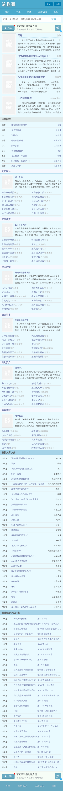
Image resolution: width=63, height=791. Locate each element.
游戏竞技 (6, 410)
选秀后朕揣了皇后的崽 (23, 670)
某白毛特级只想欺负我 (21, 571)
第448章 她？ (43, 644)
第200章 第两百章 (44, 649)
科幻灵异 (6, 362)
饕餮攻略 (36, 257)
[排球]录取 (36, 435)
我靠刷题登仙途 (20, 742)
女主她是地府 (38, 209)
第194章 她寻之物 (44, 716)
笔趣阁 (8, 4)
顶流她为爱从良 (20, 731)
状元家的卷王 (38, 196)
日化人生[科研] (20, 618)
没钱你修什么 (8, 404)
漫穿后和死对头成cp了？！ (22, 458)
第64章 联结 (42, 721)
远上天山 (57, 161)
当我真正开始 (8, 240)
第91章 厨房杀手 (44, 634)
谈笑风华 (15, 530)
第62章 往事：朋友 (45, 757)
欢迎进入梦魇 (38, 213)
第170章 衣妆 (43, 665)
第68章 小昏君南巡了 (46, 670)
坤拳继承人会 (38, 448)
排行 (7, 12)
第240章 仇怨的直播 (45, 685)
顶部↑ (55, 786)
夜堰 (15, 665)
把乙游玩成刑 (8, 205)
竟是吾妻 (6, 348)
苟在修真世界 (17, 151)
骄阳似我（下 (38, 240)
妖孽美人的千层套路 (22, 752)
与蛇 (15, 711)
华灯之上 (6, 257)
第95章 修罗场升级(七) (47, 767)
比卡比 (58, 130)
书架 (56, 12)
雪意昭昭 (36, 392)
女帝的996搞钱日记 (19, 592)
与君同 (35, 431)
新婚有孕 (15, 581)
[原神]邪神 (6, 448)
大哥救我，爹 (8, 392)
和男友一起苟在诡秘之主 (22, 469)
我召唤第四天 (8, 352)
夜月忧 (16, 757)
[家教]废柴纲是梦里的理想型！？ (34, 56)
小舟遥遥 (57, 166)
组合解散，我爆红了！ (21, 161)
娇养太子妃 (16, 166)
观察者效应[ (37, 348)
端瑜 (59, 125)
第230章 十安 (43, 747)
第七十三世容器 (20, 629)
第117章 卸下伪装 (44, 706)
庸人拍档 (17, 716)
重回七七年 (37, 387)
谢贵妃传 (6, 300)
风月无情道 (16, 130)
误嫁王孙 (15, 520)
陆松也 (58, 135)
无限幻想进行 (38, 336)
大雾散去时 (18, 649)
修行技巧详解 (8, 213)
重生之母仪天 (38, 396)
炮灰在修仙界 (38, 340)
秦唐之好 (36, 400)
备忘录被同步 (8, 196)
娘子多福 (15, 146)
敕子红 (16, 639)
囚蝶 (20, 35)
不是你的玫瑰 (38, 261)
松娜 (4, 444)
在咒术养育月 (38, 444)
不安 (13, 463)
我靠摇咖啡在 (38, 352)
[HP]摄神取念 (25, 98)
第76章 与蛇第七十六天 (47, 711)
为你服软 (19, 416)
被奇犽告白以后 (18, 576)
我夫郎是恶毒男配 (19, 125)
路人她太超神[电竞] (22, 654)
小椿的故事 (16, 551)
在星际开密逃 (38, 404)
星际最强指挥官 (21, 320)
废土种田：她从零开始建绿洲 (24, 607)
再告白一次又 (38, 300)
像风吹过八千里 (20, 721)
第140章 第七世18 (44, 680)
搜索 (53, 19)
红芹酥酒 (57, 146)
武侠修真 (6, 219)
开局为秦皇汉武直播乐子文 (25, 685)
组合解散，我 (38, 192)
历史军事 (6, 315)
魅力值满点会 (38, 304)
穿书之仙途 (7, 396)
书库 (18, 12)
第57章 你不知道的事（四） (49, 695)
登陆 (49, 4)
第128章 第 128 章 (44, 654)
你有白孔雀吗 (17, 140)
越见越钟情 (37, 248)
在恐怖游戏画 (8, 356)
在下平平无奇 (20, 225)
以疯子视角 (16, 474)
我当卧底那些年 (20, 675)
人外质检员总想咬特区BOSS (23, 556)
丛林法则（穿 (38, 201)
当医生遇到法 (8, 400)
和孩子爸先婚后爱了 (20, 489)
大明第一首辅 (8, 296)
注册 (58, 4)
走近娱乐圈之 (8, 253)
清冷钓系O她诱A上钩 (23, 659)
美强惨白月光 (8, 439)
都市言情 (6, 267)
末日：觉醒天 (8, 340)
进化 (34, 344)
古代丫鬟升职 (8, 201)
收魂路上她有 (8, 261)
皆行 (13, 597)
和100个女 (6, 383)
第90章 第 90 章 (44, 731)
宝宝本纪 (15, 540)
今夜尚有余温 (8, 387)
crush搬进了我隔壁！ (20, 561)
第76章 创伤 (42, 659)
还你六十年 (7, 248)
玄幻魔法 (6, 171)
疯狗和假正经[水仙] (19, 535)
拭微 (59, 156)
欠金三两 (57, 140)
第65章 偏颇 (42, 701)
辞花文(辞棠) (16, 566)
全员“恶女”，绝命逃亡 (23, 634)
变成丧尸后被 (38, 296)
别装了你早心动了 (19, 525)
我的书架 (22, 786)
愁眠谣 (14, 602)
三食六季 (17, 726)
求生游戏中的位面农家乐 (22, 494)
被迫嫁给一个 (8, 292)
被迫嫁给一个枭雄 (19, 156)
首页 (7, 786)
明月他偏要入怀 (20, 701)
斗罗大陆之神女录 (19, 545)
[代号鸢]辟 (36, 383)
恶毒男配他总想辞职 (20, 479)
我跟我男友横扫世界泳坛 (24, 762)
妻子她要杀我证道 (19, 504)
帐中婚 (35, 309)
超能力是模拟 (38, 356)
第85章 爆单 (42, 618)
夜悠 (59, 151)
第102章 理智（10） (45, 690)
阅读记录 (42, 12)
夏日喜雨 (15, 515)
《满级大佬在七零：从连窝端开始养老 (27, 484)
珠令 (13, 586)
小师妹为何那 (8, 336)
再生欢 (35, 244)
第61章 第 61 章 (44, 742)
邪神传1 (14, 135)
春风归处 (6, 431)
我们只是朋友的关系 (22, 695)
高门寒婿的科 (8, 304)
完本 (29, 12)
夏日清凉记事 (38, 253)
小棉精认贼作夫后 (19, 510)
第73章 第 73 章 (44, 736)
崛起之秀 (17, 644)
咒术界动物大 (38, 439)
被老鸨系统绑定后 (21, 706)
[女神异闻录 (7, 435)
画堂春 (35, 205)
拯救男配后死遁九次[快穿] (25, 680)
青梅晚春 (6, 309)
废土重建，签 (8, 344)
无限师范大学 (8, 209)
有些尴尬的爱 (8, 244)
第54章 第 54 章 (44, 752)
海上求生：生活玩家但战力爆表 (24, 499)
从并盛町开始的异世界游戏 (31, 77)
